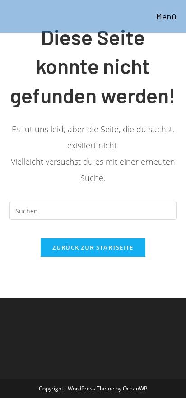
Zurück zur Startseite (92, 247)
